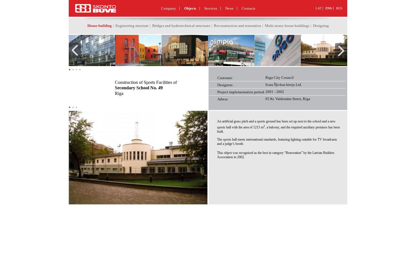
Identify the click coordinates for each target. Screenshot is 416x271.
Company (168, 8)
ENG (328, 8)
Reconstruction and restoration (237, 26)
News (229, 8)
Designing (321, 26)
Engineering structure (132, 26)
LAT (318, 8)
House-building (99, 26)
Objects (190, 8)
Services (210, 8)
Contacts (248, 8)
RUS (339, 8)
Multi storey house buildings (287, 26)
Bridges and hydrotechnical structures (181, 26)
